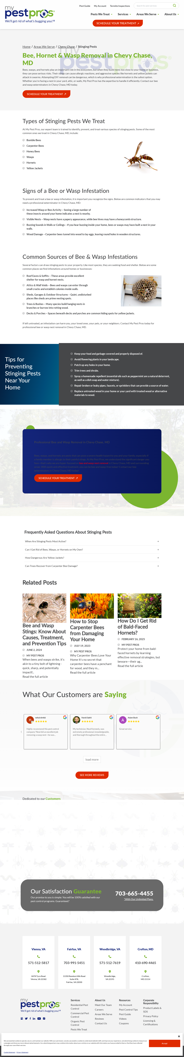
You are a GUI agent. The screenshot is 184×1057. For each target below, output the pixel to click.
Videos (123, 1018)
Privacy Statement (22, 1052)
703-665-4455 (134, 893)
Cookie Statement (9, 1052)
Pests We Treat (100, 14)
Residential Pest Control (79, 1006)
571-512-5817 (38, 963)
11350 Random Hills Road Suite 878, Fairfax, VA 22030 (74, 979)
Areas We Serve (146, 14)
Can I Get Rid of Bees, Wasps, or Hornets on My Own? (54, 549)
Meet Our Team (103, 1004)
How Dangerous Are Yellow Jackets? (44, 557)
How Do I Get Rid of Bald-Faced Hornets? (137, 626)
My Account (100, 5)
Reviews (99, 1018)
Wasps (30, 156)
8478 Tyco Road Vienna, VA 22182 (38, 977)
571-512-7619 (109, 963)
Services (123, 14)
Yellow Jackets (35, 168)
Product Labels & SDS (152, 1009)
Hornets (31, 162)
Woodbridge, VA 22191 (110, 977)
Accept (164, 1043)
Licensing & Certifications (150, 1022)
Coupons (124, 1023)
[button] (179, 1036)
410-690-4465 (145, 963)
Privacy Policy (150, 1016)
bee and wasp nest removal (93, 463)
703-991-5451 (74, 963)
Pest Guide (84, 5)
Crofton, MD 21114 (145, 977)
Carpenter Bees (35, 145)
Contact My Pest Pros (132, 323)
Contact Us (101, 1023)
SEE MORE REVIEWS (92, 775)
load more (92, 759)
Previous (21, 730)
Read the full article (35, 676)
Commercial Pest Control (80, 1015)
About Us (170, 14)
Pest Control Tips (128, 1009)
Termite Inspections (120, 5)
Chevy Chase (66, 46)
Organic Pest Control (78, 1023)
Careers (99, 1009)
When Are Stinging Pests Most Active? (45, 541)
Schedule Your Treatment (116, 23)
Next (163, 730)
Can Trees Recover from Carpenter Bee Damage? (51, 565)
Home (27, 46)
